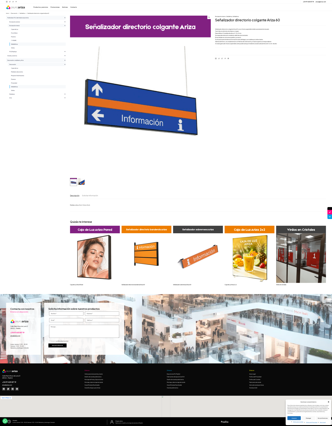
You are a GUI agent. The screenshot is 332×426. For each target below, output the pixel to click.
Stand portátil (253, 388)
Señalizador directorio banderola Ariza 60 (133, 284)
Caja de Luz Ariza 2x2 (231, 284)
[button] (328, 402)
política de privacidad (62, 341)
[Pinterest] (12, 389)
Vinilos (13, 48)
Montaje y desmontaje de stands (94, 382)
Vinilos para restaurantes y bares (94, 374)
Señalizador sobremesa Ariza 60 (182, 284)
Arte (10, 98)
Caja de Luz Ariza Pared (76, 284)
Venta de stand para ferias (256, 385)
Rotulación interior (14, 25)
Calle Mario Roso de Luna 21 (19, 326)
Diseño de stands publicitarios (93, 376)
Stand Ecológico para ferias (92, 388)
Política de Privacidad (311, 422)
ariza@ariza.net (321, 2)
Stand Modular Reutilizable (92, 385)
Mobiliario (12, 94)
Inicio (7, 13)
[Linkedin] (17, 389)
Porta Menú (14, 33)
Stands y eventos (12, 55)
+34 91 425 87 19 (308, 2)
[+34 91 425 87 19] (329, 212)
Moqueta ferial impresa (17, 75)
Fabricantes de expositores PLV (176, 376)
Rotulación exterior (14, 22)
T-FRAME (13, 40)
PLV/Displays (13, 51)
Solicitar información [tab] (90, 196)
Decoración (14, 13)
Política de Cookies (298, 422)
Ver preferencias (323, 418)
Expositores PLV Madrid (173, 374)
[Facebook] (3, 389)
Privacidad (14, 83)
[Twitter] (8, 389)
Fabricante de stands (255, 382)
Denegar (308, 418)
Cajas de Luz (14, 29)
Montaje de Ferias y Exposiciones (94, 379)
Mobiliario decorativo (17, 72)
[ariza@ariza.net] (329, 216)
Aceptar (294, 418)
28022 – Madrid (15, 328)
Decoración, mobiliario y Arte (15, 60)
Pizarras (13, 36)
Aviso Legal (323, 422)
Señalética (22, 13)
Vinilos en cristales (281, 284)
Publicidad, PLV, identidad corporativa (18, 17)
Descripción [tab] (74, 196)
